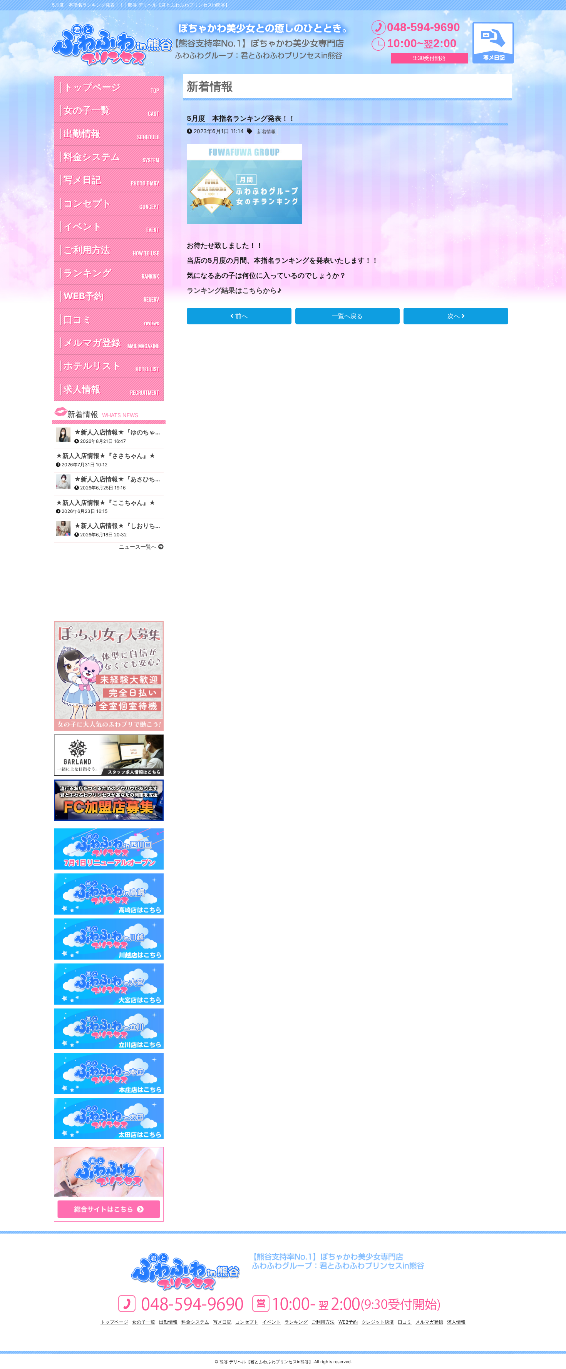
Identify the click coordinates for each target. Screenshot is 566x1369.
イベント (111, 227)
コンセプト (111, 204)
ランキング (111, 273)
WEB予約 (111, 296)
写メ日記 (493, 42)
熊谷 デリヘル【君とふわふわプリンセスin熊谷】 (266, 1361)
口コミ (111, 320)
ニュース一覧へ (138, 546)
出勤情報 (111, 134)
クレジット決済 (378, 1322)
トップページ (111, 88)
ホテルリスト (111, 366)
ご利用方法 (111, 250)
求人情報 (111, 390)
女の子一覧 (111, 111)
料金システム (111, 157)
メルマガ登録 (111, 343)
